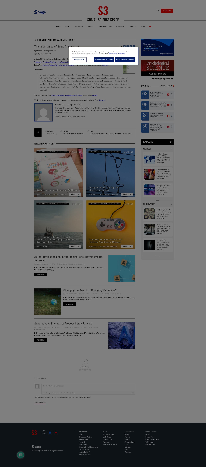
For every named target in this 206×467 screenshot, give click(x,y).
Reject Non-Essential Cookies (104, 59)
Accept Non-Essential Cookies (125, 59)
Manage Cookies (79, 59)
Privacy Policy (113, 53)
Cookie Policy (121, 53)
